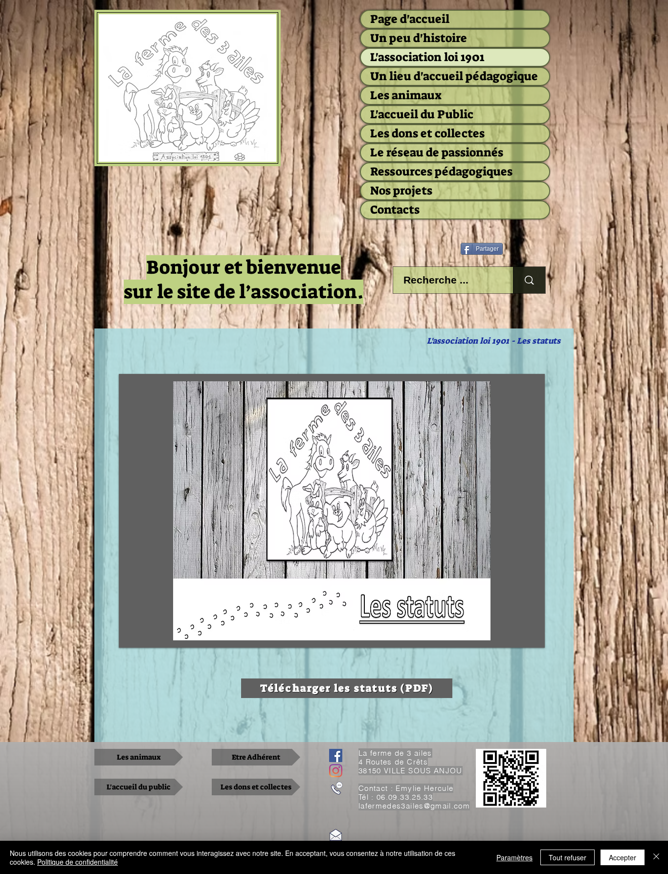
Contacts (395, 210)
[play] (530, 633)
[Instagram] (335, 770)
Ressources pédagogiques (441, 171)
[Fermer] (656, 857)
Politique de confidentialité (77, 862)
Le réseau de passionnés (436, 152)
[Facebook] (335, 755)
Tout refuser (567, 857)
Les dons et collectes (427, 133)
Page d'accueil (409, 19)
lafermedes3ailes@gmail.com (414, 805)
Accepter (622, 857)
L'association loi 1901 (427, 57)
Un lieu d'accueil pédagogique (454, 76)
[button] (332, 511)
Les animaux (406, 95)
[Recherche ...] (529, 280)
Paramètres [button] (514, 857)
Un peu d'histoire (418, 38)
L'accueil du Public (421, 114)
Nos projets (401, 190)
